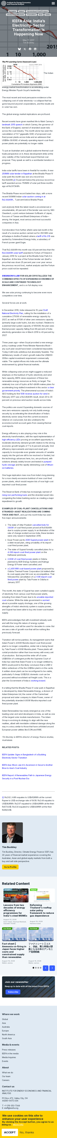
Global (5, 1019)
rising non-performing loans (14, 495)
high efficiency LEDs (11, 439)
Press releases (9, 1050)
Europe (5, 1031)
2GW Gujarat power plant (36, 540)
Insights (12, 11)
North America (8, 1034)
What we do (7, 1072)
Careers (5, 1080)
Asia (40, 15)
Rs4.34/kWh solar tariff (12, 253)
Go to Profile (10, 867)
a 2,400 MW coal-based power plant (24, 568)
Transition (31, 15)
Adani (21, 11)
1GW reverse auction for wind (33, 394)
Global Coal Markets (15, 15)
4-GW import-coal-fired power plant (24, 552)
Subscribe (13, 992)
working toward (38, 680)
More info (18, 1124)
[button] (53, 3)
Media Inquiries (9, 1057)
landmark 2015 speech (12, 124)
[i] (14, 180)
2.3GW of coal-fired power (20, 559)
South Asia (7, 1038)
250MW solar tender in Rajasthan (17, 173)
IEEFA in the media (10, 1053)
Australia (6, 1027)
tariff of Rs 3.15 (43, 236)
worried (45, 600)
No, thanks (27, 1132)
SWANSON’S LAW (11, 276)
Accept (10, 1132)
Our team (6, 1076)
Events (5, 1061)
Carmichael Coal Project (37, 11)
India (48, 15)
